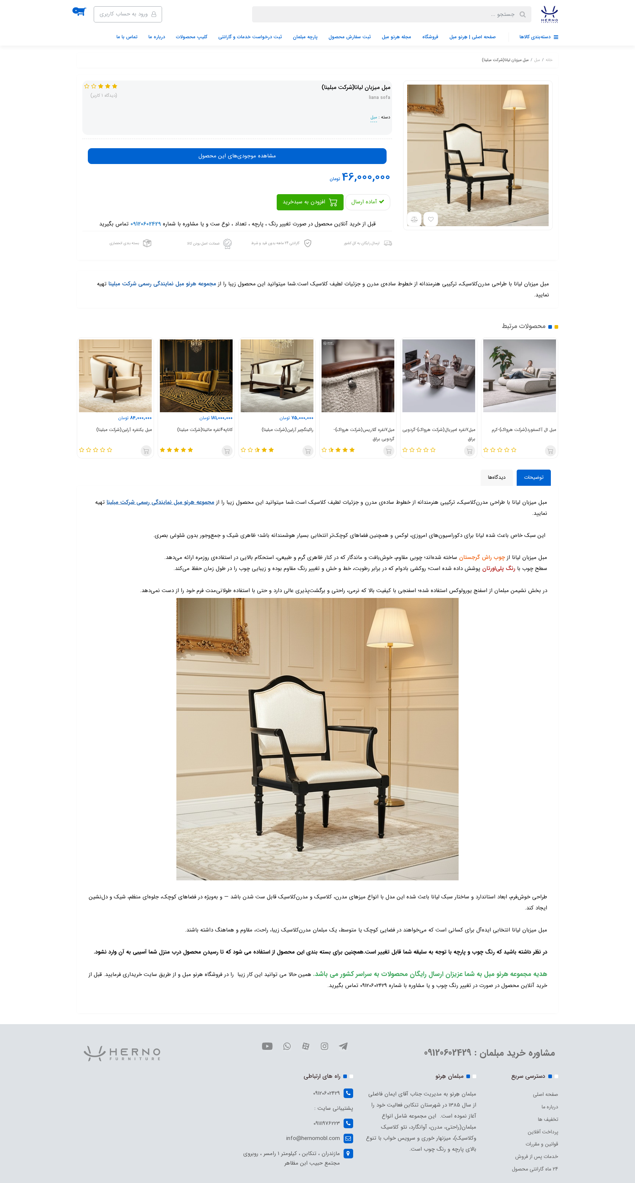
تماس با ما (126, 37)
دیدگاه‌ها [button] (497, 477)
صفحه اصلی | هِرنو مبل (472, 37)
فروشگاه (430, 37)
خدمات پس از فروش (536, 1156)
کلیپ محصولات (191, 37)
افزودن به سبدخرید (305, 201)
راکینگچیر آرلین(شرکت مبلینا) (287, 429)
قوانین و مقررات (541, 1144)
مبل (373, 117)
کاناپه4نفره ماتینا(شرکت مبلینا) (205, 429)
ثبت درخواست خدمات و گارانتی (250, 37)
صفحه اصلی (545, 1094)
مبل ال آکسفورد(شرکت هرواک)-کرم (524, 429)
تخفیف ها (548, 1119)
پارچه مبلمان (305, 37)
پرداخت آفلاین (543, 1132)
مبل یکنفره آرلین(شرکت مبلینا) (124, 429)
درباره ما (156, 37)
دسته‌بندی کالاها (536, 37)
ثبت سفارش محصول (350, 37)
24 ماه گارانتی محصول (535, 1169)
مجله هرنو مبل (396, 37)
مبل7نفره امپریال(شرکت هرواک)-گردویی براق (438, 434)
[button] (85, 14)
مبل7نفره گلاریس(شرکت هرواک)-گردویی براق (363, 434)
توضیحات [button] (533, 477)
